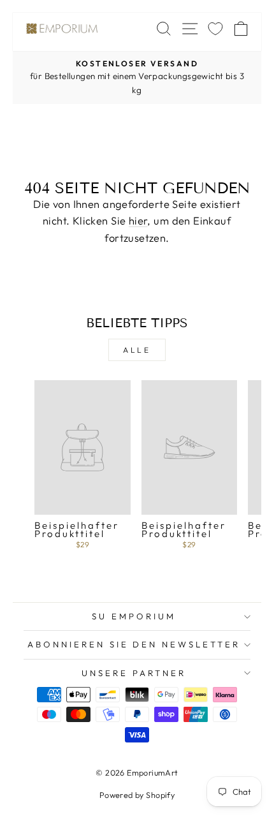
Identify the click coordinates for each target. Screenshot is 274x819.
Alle (136, 350)
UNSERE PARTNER (134, 673)
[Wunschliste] (215, 28)
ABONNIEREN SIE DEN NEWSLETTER (133, 644)
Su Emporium (134, 616)
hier (138, 220)
